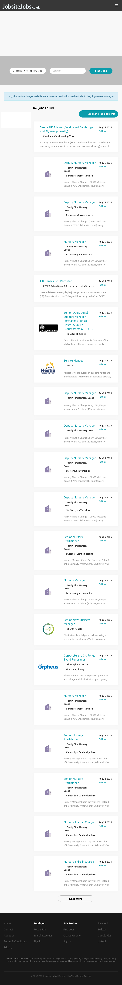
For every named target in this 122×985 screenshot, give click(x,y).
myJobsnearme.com (93, 961)
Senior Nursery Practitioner (73, 539)
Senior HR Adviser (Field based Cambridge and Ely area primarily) (66, 129)
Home (7, 923)
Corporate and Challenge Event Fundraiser (79, 657)
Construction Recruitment (18, 961)
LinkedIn (102, 941)
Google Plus (104, 935)
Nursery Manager (75, 241)
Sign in (37, 941)
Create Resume (72, 935)
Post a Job (40, 929)
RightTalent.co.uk (64, 959)
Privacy (8, 947)
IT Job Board (35, 959)
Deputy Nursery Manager (80, 162)
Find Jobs (101, 70)
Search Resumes (43, 935)
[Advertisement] (61, 33)
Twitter (102, 929)
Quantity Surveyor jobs (83, 959)
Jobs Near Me (48, 959)
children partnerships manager (18, 122)
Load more (75, 898)
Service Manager (74, 360)
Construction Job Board (58, 961)
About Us (9, 935)
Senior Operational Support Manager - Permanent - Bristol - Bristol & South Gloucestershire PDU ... (78, 321)
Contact (8, 929)
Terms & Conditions (15, 941)
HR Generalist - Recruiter (56, 281)
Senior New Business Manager (77, 621)
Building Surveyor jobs (105, 959)
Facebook (103, 923)
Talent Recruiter (38, 961)
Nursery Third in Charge (79, 822)
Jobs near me (109, 961)
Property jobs (76, 961)
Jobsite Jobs (50, 976)
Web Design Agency (81, 976)
